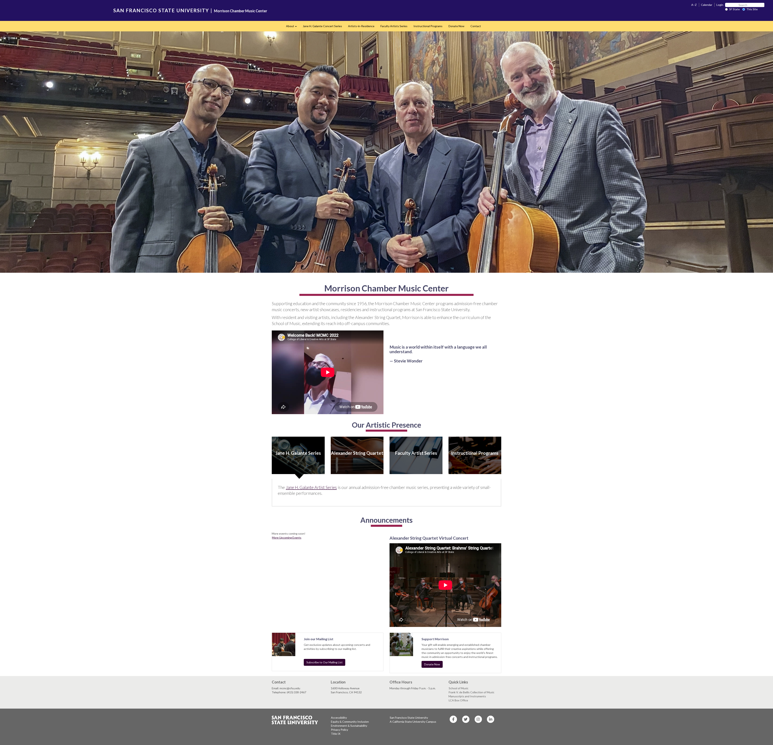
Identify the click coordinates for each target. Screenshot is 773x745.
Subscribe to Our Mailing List (324, 662)
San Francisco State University (409, 717)
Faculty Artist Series (416, 453)
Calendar (706, 4)
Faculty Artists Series (393, 26)
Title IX (335, 733)
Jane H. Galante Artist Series (311, 487)
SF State (734, 9)
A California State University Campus (413, 721)
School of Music (458, 688)
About (293, 27)
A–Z (694, 4)
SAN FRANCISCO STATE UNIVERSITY (161, 10)
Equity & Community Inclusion (350, 721)
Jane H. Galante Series (298, 453)
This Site (752, 9)
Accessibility (339, 717)
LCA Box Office (458, 700)
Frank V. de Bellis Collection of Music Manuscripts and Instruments (471, 694)
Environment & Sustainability (349, 725)
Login (719, 4)
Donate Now (456, 26)
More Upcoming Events (286, 537)
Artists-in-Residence (361, 26)
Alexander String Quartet (357, 453)
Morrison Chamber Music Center (240, 11)
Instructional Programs (427, 26)
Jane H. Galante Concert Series (322, 26)
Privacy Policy (339, 729)
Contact (475, 26)
